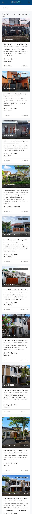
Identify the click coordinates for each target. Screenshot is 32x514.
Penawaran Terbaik (23, 167)
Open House (25, 20)
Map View (23, 510)
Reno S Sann (8, 65)
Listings (10, 510)
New (21, 316)
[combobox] (23, 14)
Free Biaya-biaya (15, 316)
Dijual (20, 20)
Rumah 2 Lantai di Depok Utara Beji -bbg (16, 94)
